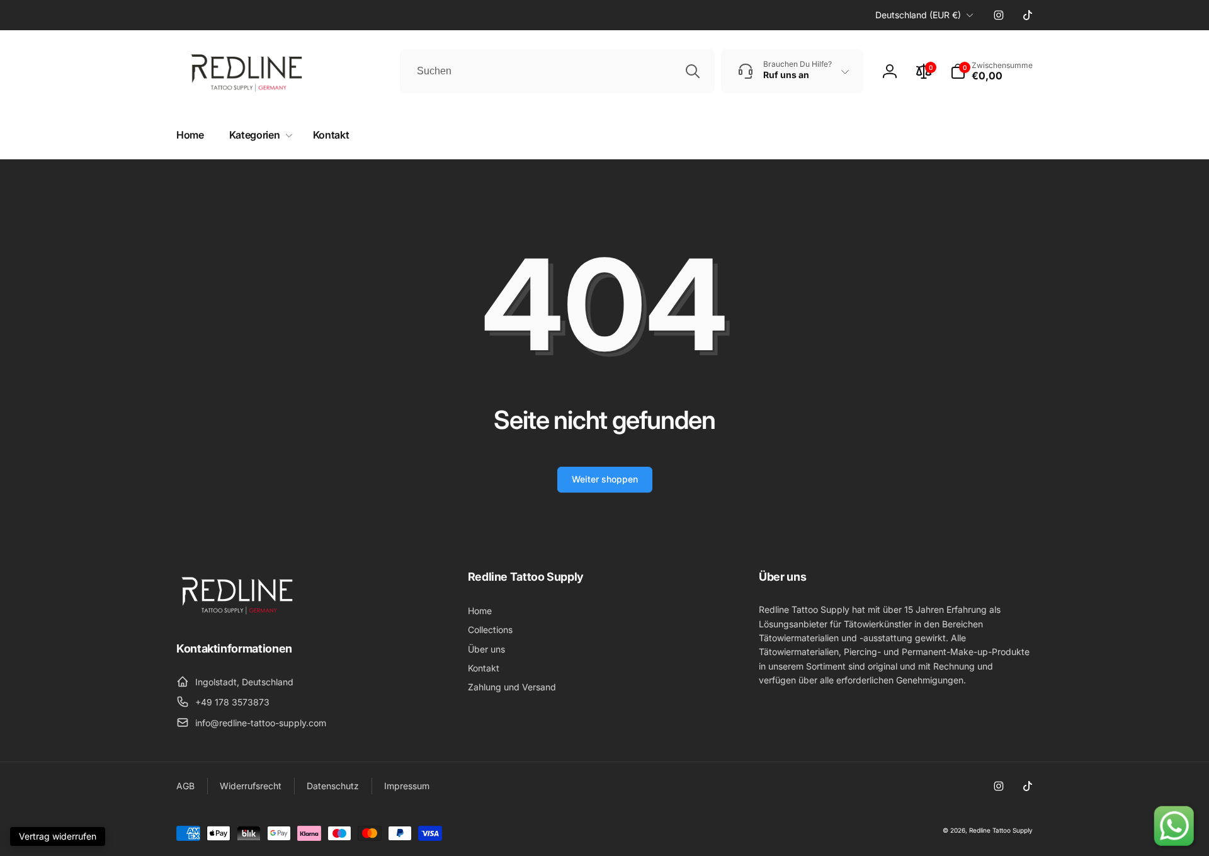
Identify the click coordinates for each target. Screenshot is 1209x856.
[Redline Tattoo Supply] (239, 614)
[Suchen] (692, 71)
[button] (991, 71)
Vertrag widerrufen (57, 836)
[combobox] (557, 71)
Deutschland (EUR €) (918, 14)
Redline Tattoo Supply (1001, 830)
